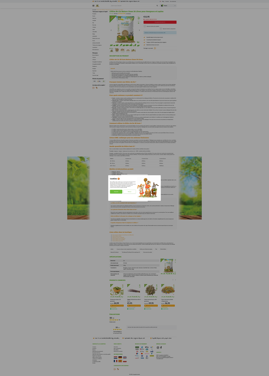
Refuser (129, 191)
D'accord (116, 191)
